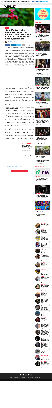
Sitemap (40, 377)
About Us (11, 377)
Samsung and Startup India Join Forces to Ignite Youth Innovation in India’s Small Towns (27, 156)
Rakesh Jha (11, 41)
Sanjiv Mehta (7, 166)
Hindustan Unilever (23, 165)
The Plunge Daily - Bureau (41, 143)
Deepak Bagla (13, 165)
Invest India (29, 165)
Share (40, 1)
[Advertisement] (19, 76)
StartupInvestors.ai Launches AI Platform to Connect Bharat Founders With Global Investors (27, 152)
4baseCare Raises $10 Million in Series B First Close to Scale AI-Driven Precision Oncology (27, 147)
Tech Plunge (39, 199)
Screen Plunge (39, 74)
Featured (18, 165)
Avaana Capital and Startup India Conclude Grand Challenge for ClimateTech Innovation (27, 161)
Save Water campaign (13, 166)
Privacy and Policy (29, 377)
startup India (20, 166)
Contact (16, 377)
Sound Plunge (39, 39)
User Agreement (22, 377)
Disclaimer (36, 377)
